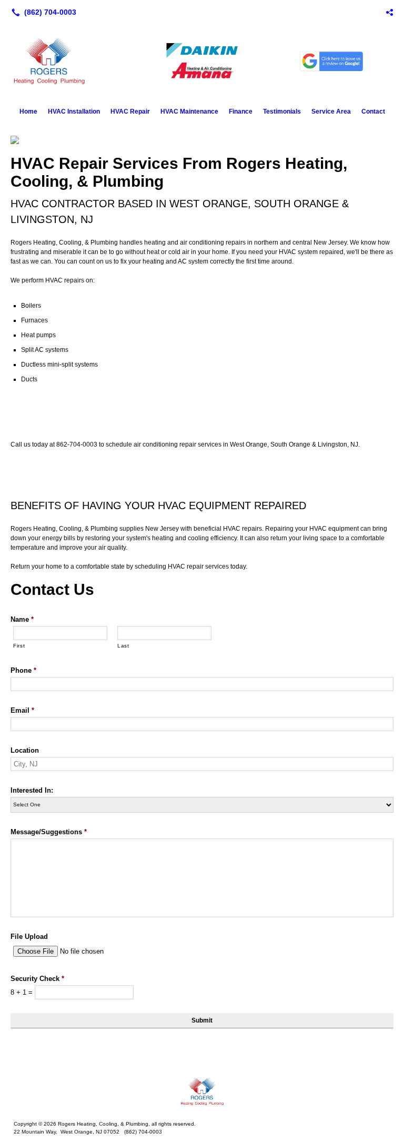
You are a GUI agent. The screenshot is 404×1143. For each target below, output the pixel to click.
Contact (373, 111)
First (19, 646)
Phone (23, 670)
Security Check (37, 978)
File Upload (29, 936)
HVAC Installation (74, 111)
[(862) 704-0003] (41, 12)
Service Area (331, 111)
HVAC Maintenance (189, 111)
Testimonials (282, 111)
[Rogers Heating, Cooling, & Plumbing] (202, 1091)
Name (22, 619)
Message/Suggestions (49, 831)
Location (25, 750)
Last (123, 646)
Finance (240, 111)
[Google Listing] (389, 12)
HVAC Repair (130, 111)
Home (28, 111)
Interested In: (32, 790)
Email (22, 710)
